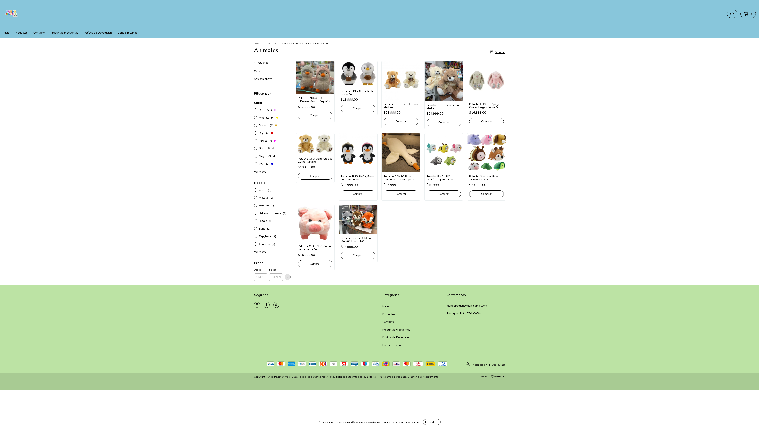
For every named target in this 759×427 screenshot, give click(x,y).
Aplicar (288, 277)
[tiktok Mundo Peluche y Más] (276, 305)
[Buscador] (732, 14)
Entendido (431, 422)
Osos (257, 71)
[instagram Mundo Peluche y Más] (257, 305)
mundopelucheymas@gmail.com (467, 306)
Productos (21, 33)
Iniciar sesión (479, 364)
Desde (257, 269)
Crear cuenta (498, 364)
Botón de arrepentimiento (424, 376)
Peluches (266, 43)
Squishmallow (263, 79)
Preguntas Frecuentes (64, 33)
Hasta (272, 269)
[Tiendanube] (492, 377)
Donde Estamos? (128, 33)
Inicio (6, 33)
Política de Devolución (98, 33)
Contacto (39, 33)
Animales (277, 43)
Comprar (315, 115)
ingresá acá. (400, 376)
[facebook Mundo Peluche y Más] (267, 305)
